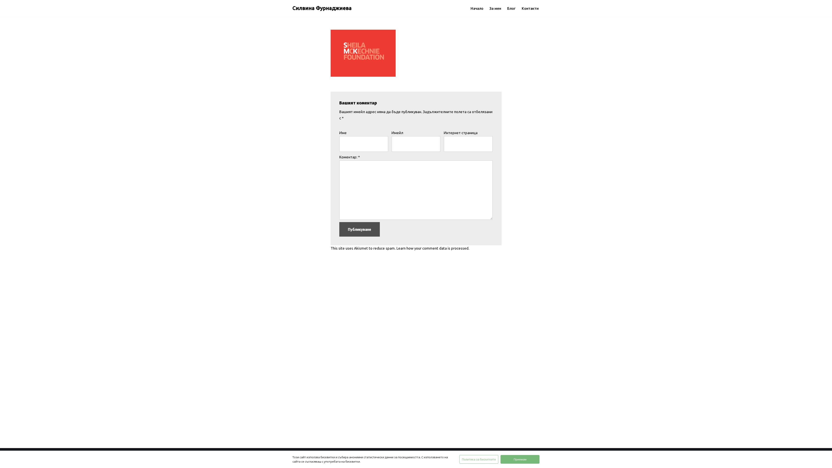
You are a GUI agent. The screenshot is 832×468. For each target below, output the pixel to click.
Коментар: (349, 157)
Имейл (397, 133)
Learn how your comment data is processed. (432, 248)
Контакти (530, 8)
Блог (511, 8)
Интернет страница (461, 133)
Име (343, 133)
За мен (495, 8)
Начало (477, 8)
